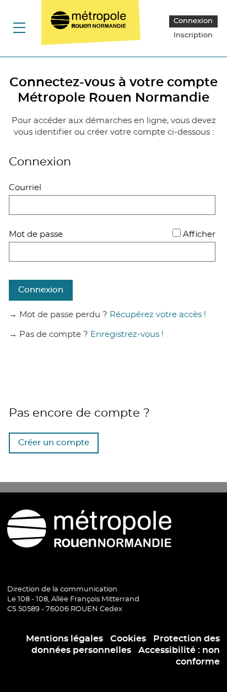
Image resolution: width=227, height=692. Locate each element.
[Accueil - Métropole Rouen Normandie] (95, 27)
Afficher (199, 234)
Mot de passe (36, 234)
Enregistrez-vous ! (127, 334)
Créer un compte (53, 443)
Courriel (25, 188)
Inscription (193, 35)
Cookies (128, 638)
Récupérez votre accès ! (158, 315)
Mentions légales (64, 638)
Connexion (193, 21)
